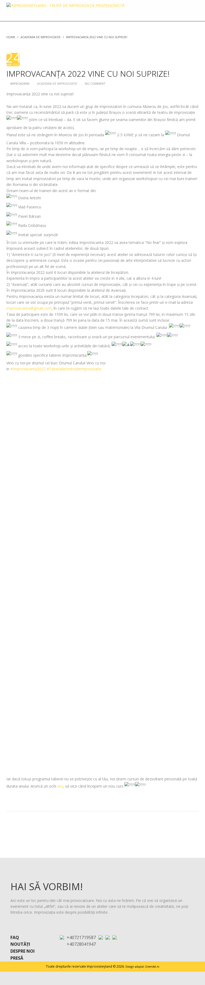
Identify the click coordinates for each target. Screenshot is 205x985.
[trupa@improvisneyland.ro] (100, 937)
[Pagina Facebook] (107, 937)
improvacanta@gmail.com (29, 308)
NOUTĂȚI (20, 944)
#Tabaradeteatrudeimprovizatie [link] (74, 368)
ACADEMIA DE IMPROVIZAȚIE (41, 37)
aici (60, 786)
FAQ (14, 937)
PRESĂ (16, 958)
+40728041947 (81, 944)
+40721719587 (81, 937)
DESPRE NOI (22, 951)
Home (10, 37)
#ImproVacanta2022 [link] (28, 368)
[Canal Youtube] (114, 937)
